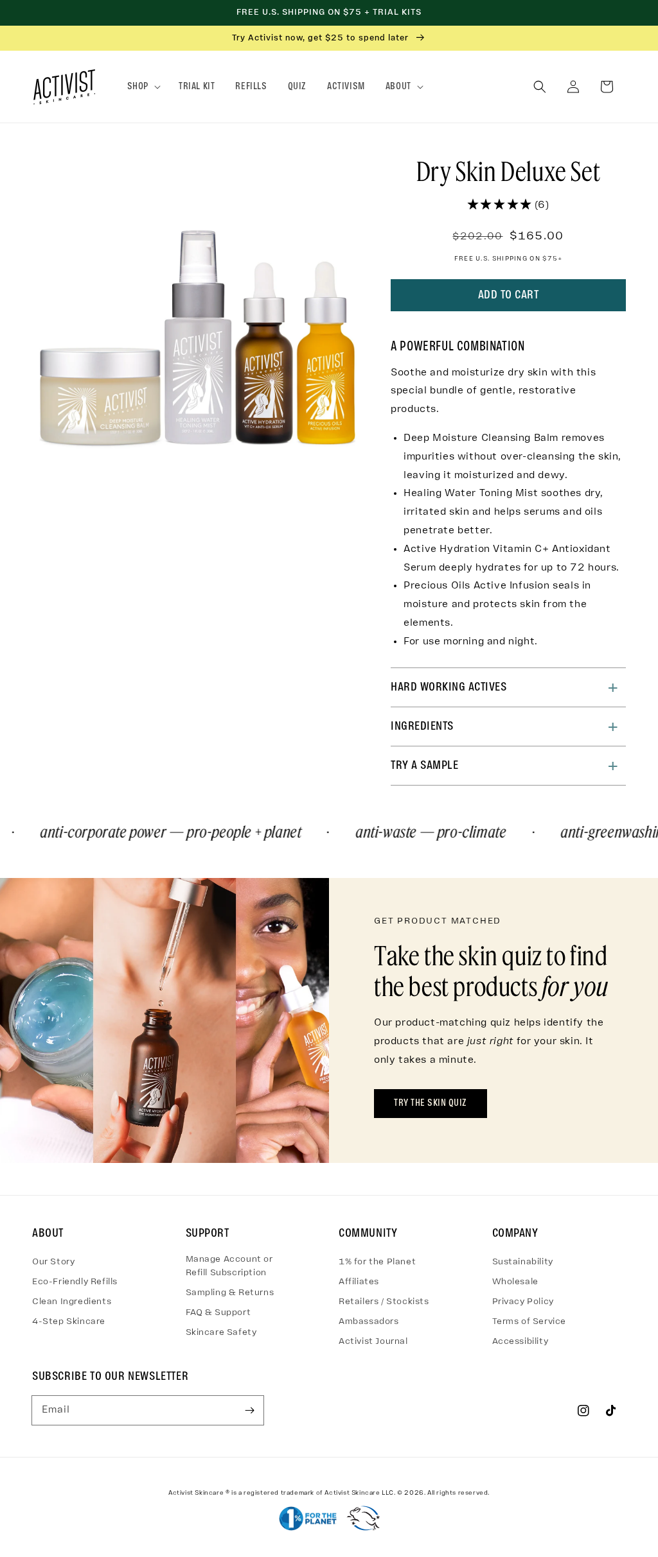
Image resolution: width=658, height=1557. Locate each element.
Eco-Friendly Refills (75, 1282)
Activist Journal (373, 1341)
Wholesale (515, 1282)
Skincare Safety (221, 1333)
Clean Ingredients (71, 1302)
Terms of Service (529, 1322)
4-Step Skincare (68, 1322)
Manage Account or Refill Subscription (229, 1266)
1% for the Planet (377, 1262)
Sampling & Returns (230, 1293)
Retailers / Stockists (384, 1302)
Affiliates (359, 1282)
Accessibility (520, 1341)
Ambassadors (369, 1322)
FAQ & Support (218, 1313)
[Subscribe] (249, 1410)
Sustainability (522, 1262)
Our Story (53, 1262)
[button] (143, 87)
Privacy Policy (523, 1302)
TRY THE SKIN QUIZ (430, 1103)
